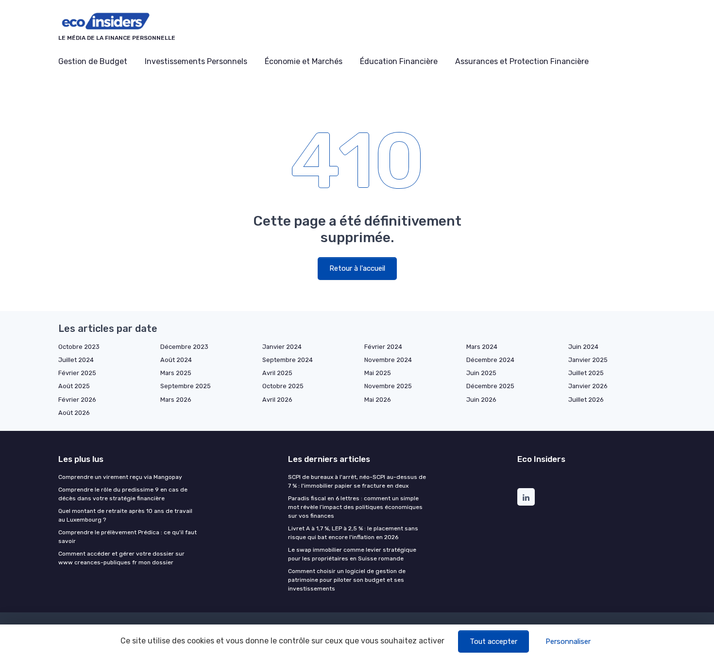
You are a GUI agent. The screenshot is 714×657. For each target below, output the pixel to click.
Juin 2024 (583, 346)
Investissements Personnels (196, 61)
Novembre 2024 (388, 359)
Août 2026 (74, 412)
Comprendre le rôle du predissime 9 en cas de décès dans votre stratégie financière (122, 494)
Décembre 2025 (490, 386)
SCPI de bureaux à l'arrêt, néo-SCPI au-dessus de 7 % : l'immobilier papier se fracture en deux (357, 481)
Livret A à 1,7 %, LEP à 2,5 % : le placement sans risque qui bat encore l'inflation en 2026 (353, 533)
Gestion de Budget (92, 61)
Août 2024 (176, 359)
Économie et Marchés (303, 61)
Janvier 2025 (588, 359)
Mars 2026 (175, 399)
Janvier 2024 (282, 346)
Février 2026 (77, 399)
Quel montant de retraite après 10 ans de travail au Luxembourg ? (125, 515)
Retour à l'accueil (357, 268)
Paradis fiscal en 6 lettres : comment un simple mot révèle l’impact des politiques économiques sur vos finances (355, 507)
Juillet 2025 (586, 373)
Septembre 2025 (185, 386)
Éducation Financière (399, 61)
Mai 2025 (377, 373)
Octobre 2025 (283, 386)
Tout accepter (493, 641)
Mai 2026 (377, 399)
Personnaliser (568, 641)
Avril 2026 (277, 399)
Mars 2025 (175, 373)
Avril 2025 (277, 373)
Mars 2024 (481, 346)
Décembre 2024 (490, 359)
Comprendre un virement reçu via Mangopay (120, 477)
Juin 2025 (481, 373)
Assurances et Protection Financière (522, 61)
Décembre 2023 (184, 346)
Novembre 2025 (388, 386)
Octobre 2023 (79, 346)
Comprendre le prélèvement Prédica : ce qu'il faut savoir (127, 536)
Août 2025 (74, 386)
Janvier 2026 (588, 386)
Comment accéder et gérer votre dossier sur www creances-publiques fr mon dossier (121, 558)
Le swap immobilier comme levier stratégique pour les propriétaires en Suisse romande (352, 554)
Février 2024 (383, 346)
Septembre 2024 (287, 359)
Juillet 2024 (76, 359)
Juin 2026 (481, 399)
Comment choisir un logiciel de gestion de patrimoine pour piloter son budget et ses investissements (347, 580)
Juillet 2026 (586, 399)
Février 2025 (77, 373)
